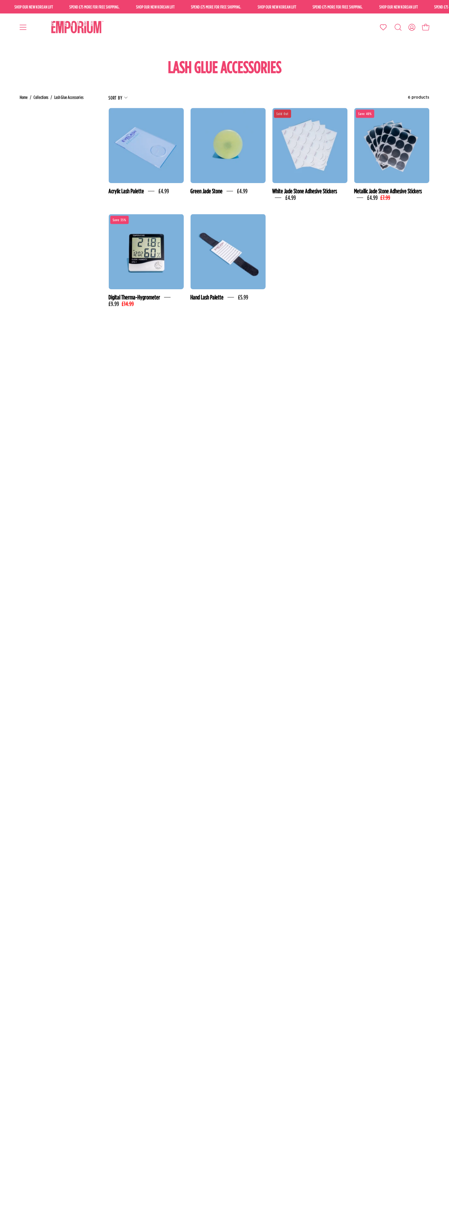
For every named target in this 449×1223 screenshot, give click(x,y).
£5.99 (243, 297)
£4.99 (163, 191)
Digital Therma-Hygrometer (134, 297)
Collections (41, 97)
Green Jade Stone (206, 191)
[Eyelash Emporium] (76, 27)
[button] (398, 27)
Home (24, 97)
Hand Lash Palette (207, 297)
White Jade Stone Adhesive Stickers (304, 191)
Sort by (115, 97)
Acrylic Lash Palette (126, 191)
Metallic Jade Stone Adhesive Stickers (388, 191)
